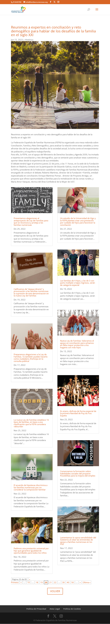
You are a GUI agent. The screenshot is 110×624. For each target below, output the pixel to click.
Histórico (29, 39)
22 (55, 582)
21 (50, 582)
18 (37, 582)
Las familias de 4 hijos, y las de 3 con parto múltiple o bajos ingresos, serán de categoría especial (77, 282)
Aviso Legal (55, 609)
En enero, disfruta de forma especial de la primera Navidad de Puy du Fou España (78, 413)
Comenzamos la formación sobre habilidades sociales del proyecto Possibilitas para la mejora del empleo (77, 473)
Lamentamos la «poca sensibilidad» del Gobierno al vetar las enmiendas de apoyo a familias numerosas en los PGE (78, 541)
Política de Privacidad (36, 609)
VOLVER (55, 591)
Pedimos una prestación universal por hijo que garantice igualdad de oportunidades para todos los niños (31, 550)
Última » (86, 582)
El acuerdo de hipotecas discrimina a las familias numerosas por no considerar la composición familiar (30, 487)
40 (68, 582)
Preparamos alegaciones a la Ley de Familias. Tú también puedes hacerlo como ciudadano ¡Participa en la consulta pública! (30, 357)
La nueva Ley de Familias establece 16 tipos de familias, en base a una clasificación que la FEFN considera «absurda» (31, 423)
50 (72, 582)
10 (28, 582)
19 (41, 582)
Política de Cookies (72, 609)
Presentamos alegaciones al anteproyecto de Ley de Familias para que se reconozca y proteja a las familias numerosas (31, 221)
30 (63, 582)
